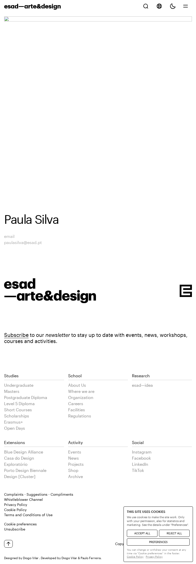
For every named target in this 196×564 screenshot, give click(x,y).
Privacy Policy (15, 504)
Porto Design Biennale (25, 470)
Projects (76, 464)
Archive (75, 476)
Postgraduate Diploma (25, 397)
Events (74, 451)
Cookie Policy (15, 509)
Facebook (141, 458)
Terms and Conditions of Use (28, 515)
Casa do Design (19, 458)
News (73, 458)
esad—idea (142, 385)
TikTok (138, 470)
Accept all (142, 533)
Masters (11, 391)
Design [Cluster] (19, 476)
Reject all (174, 533)
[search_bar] (145, 6)
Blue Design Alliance (23, 451)
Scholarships (16, 415)
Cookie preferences (20, 524)
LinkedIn (140, 464)
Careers (75, 403)
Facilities (76, 409)
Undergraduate (18, 385)
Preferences (158, 542)
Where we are (81, 391)
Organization (80, 397)
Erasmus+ (13, 421)
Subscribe (16, 335)
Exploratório (16, 464)
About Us (77, 385)
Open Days (14, 428)
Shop (73, 470)
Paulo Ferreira (91, 558)
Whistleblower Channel (23, 499)
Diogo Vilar (31, 558)
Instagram (142, 451)
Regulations (79, 415)
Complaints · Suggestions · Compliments (38, 494)
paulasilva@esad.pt (23, 242)
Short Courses (18, 409)
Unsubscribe (14, 529)
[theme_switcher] (172, 6)
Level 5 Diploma (19, 403)
